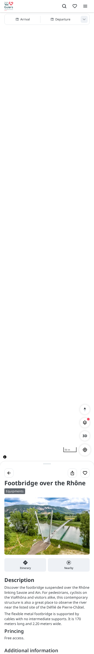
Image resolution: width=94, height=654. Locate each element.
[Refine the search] (84, 19)
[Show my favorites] (74, 6)
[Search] (64, 6)
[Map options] (85, 423)
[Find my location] (85, 450)
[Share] (72, 473)
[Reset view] (85, 409)
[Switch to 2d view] (85, 436)
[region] (47, 239)
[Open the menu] (85, 6)
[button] (47, 19)
